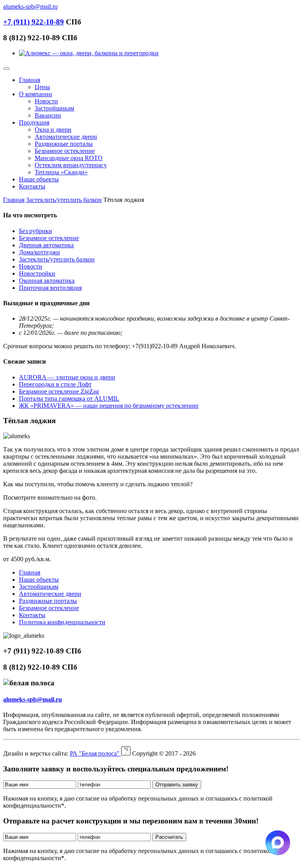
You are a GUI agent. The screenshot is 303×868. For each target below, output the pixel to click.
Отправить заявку (176, 785)
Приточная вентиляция (50, 287)
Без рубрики (35, 231)
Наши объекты (39, 179)
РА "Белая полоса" (95, 753)
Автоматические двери (66, 136)
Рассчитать (169, 837)
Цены (42, 87)
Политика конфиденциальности (62, 622)
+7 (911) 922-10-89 (33, 22)
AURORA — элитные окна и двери (67, 377)
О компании (35, 94)
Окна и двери (53, 129)
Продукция (34, 122)
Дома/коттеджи (39, 252)
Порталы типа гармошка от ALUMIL (69, 398)
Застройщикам (54, 108)
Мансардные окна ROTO (69, 158)
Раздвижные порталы (64, 143)
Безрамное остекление (65, 150)
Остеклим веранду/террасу (71, 165)
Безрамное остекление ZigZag (59, 391)
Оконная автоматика (47, 280)
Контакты (32, 186)
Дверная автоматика (46, 245)
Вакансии (48, 115)
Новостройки (37, 273)
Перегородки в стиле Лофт (55, 384)
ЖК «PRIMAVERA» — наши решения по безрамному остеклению (108, 405)
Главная (29, 80)
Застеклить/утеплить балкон (64, 199)
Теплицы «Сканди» (61, 172)
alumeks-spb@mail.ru (30, 6)
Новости (46, 101)
